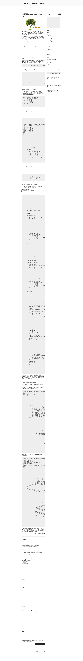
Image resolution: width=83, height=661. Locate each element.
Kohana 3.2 (25, 539)
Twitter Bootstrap (49, 52)
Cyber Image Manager (25, 7)
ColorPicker (54, 59)
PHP (47, 45)
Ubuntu (48, 54)
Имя (23, 626)
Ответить (23, 569)
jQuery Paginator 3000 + (33, 7)
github (25, 62)
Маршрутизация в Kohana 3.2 (55, 71)
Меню (49, 40)
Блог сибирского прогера (33, 3)
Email (23, 631)
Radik (27, 13)
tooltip (52, 62)
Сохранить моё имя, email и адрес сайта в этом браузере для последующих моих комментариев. (32, 641)
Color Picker (49, 35)
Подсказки (49, 41)
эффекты (48, 64)
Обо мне (40, 7)
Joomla (49, 46)
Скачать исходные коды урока (40, 533)
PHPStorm (49, 49)
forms (57, 59)
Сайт (23, 635)
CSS (47, 32)
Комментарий (24, 614)
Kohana (24, 538)
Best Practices (49, 59)
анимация (56, 62)
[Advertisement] (53, 22)
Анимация (49, 38)
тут (40, 50)
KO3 (23, 539)
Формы (49, 43)
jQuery (48, 34)
